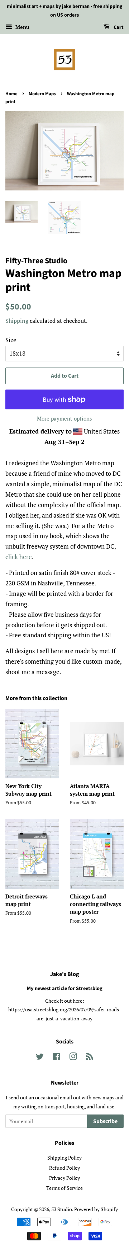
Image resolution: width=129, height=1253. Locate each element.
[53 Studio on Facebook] (56, 1057)
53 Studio (61, 1209)
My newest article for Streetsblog (64, 988)
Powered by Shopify (96, 1209)
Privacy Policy (64, 1177)
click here (18, 557)
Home (11, 94)
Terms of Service (64, 1187)
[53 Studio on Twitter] (40, 1057)
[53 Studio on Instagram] (73, 1057)
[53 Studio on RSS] (90, 1057)
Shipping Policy (64, 1157)
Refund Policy (64, 1167)
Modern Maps (42, 94)
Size (10, 340)
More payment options (64, 418)
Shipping (16, 321)
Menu (21, 26)
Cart (118, 27)
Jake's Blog (64, 974)
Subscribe (105, 1121)
